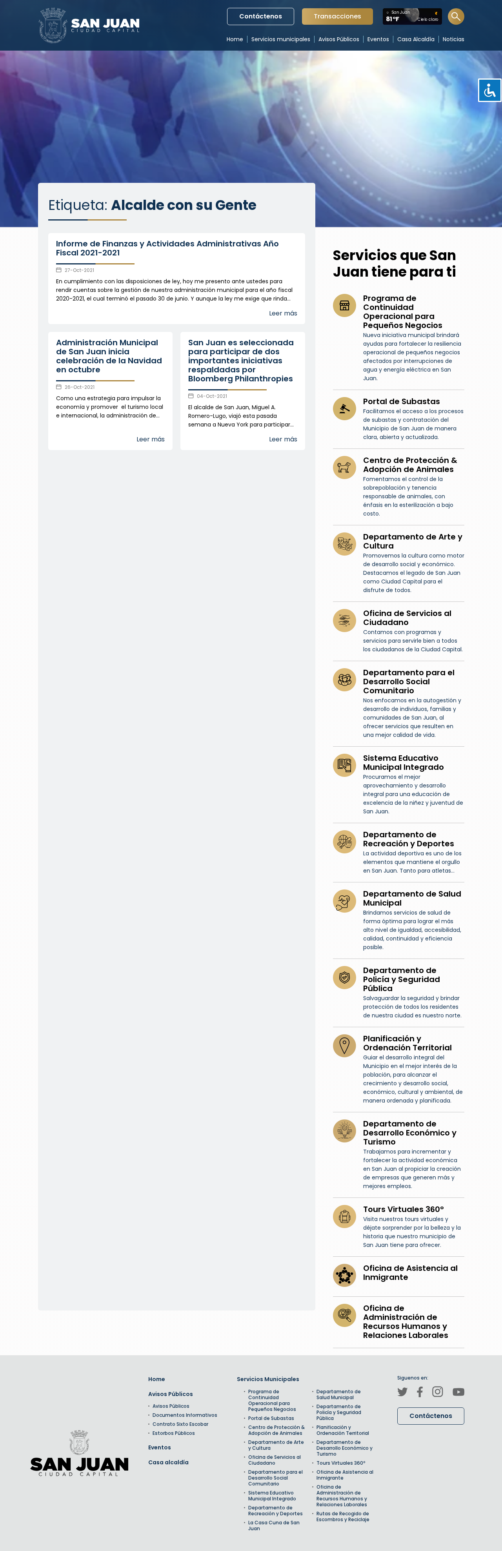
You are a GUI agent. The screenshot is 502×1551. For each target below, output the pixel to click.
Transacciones (337, 18)
